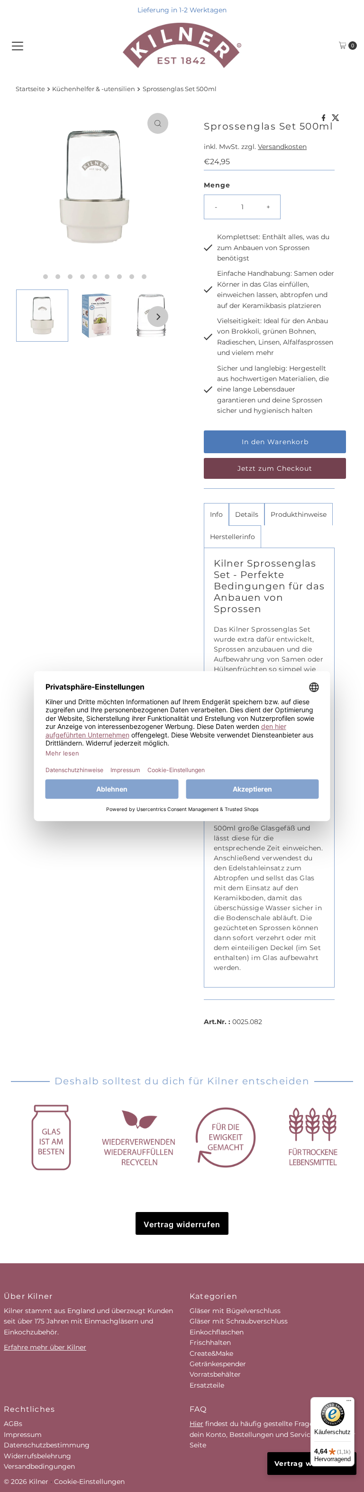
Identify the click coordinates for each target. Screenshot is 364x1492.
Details (246, 514)
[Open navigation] (17, 45)
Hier (196, 1423)
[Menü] (349, 1402)
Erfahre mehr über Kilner (45, 1347)
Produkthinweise (299, 514)
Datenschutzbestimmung (47, 1445)
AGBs (13, 1423)
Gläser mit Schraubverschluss (239, 1321)
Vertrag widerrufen (182, 1224)
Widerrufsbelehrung (37, 1456)
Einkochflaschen (217, 1332)
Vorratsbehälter (215, 1374)
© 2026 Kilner (26, 1481)
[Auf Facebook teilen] (325, 118)
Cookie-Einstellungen (89, 1481)
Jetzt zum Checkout (274, 468)
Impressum (23, 1434)
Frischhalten (210, 1342)
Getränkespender (218, 1364)
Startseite (30, 89)
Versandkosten (282, 146)
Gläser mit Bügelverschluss (235, 1310)
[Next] (157, 316)
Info (216, 514)
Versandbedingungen (39, 1466)
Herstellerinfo (232, 536)
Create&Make (211, 1353)
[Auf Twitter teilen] (335, 118)
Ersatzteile (207, 1385)
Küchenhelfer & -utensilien (93, 89)
